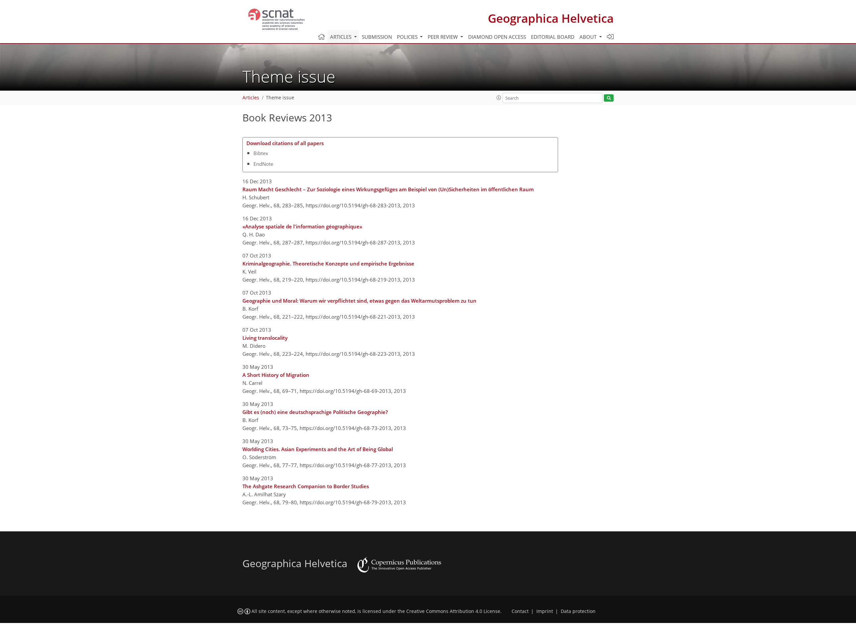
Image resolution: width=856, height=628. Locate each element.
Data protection (578, 611)
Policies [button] (408, 36)
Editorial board (552, 36)
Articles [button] (341, 36)
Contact (520, 611)
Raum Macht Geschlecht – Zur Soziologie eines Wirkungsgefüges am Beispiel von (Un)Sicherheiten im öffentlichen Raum (388, 189)
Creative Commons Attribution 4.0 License (453, 611)
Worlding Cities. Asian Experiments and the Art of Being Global (317, 449)
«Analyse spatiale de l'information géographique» (302, 226)
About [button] (588, 36)
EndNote (263, 164)
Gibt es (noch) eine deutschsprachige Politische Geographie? (315, 412)
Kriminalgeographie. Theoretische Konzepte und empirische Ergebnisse (328, 263)
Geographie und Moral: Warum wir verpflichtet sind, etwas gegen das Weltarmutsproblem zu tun (359, 300)
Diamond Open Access (497, 36)
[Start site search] (609, 98)
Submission (377, 36)
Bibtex (260, 153)
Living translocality (265, 337)
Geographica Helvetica (551, 18)
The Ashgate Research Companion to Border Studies (305, 486)
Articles (250, 98)
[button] (499, 98)
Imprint (544, 611)
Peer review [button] (443, 36)
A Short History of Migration (275, 375)
